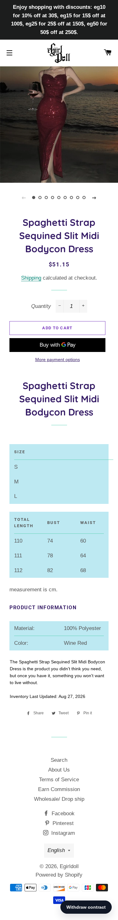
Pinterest (62, 823)
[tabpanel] (59, 124)
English (56, 850)
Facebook (62, 814)
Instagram (62, 833)
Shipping (31, 278)
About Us (59, 770)
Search (59, 760)
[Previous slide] (24, 197)
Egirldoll (69, 866)
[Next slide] (94, 197)
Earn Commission (59, 789)
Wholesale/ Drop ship (59, 799)
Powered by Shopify (59, 875)
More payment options (57, 359)
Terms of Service (59, 780)
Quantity (41, 306)
